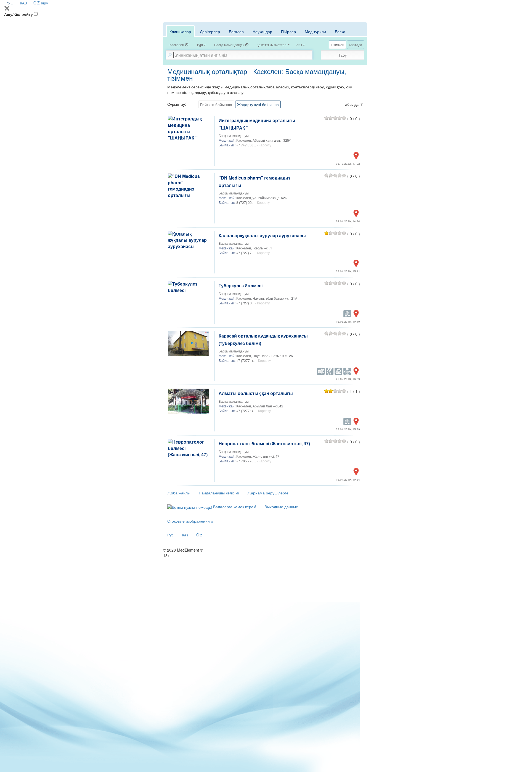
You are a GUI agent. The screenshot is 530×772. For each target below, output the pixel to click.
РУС (9, 3)
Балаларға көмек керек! (234, 506)
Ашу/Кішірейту (18, 14)
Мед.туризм (315, 31)
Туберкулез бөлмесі (241, 285)
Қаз (185, 534)
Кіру (44, 3)
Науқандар (262, 31)
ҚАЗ (23, 3)
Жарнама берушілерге (267, 493)
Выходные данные (281, 506)
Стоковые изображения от (191, 521)
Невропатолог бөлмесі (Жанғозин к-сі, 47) (264, 443)
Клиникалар (180, 31)
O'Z (36, 3)
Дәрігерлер (210, 31)
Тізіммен (337, 44)
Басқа (340, 31)
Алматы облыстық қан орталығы (256, 393)
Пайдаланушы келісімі (219, 493)
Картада (355, 44)
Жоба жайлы (178, 493)
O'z (199, 534)
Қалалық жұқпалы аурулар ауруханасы (262, 235)
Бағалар (236, 31)
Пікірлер (288, 31)
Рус (170, 534)
